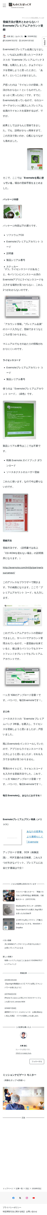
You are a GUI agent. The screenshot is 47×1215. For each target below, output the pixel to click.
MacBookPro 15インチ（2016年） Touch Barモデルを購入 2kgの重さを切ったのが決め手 (29, 909)
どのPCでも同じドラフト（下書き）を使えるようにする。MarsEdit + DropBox (30, 924)
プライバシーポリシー (12, 1207)
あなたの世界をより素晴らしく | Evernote (35, 836)
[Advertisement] (23, 1150)
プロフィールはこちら (23, 1053)
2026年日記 (32, 36)
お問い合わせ (31, 1211)
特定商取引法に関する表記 (14, 1211)
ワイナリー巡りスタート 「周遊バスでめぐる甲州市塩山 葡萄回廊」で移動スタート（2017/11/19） (30, 895)
